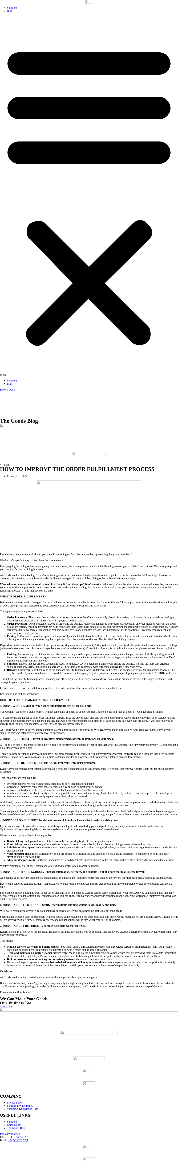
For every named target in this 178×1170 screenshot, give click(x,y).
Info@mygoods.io (10, 1133)
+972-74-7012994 (18, 1140)
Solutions (12, 7)
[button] (89, 195)
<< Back (5, 464)
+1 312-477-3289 (19, 1137)
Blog (9, 10)
